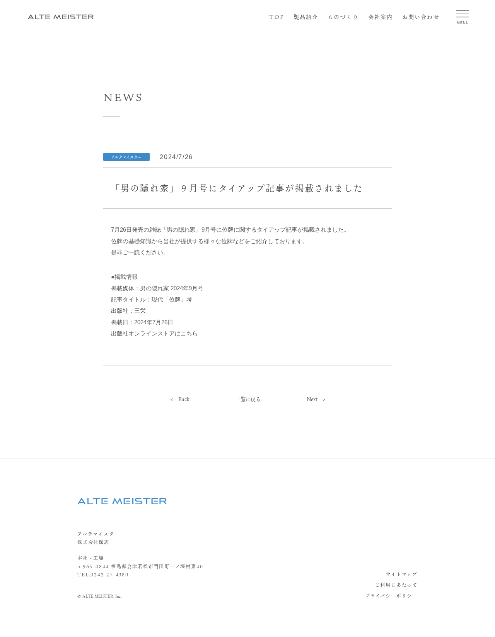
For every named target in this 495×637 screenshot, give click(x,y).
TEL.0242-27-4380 (103, 574)
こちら (189, 333)
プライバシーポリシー (391, 595)
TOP (276, 17)
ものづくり (343, 17)
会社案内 (380, 17)
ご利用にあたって (396, 585)
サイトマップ (402, 574)
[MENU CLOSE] (462, 13)
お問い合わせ (421, 17)
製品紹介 (306, 17)
